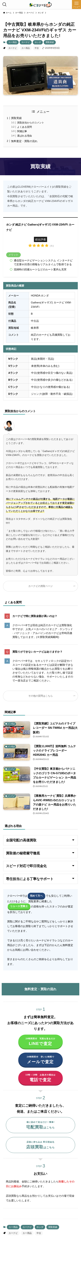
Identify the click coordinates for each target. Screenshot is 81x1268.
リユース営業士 (19, 906)
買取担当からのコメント (30, 122)
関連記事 (22, 131)
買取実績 (50, 42)
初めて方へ (36, 895)
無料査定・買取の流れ (24, 141)
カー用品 (12, 42)
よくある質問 (24, 127)
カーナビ (25, 42)
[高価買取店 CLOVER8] (40, 4)
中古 (37, 48)
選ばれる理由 (24, 136)
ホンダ (38, 42)
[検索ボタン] (4, 4)
